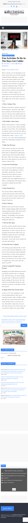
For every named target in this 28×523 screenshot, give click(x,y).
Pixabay (16, 49)
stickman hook (4, 377)
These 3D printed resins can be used (14, 316)
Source (2, 357)
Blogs (4, 55)
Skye (2, 382)
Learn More (7, 508)
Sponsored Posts (10, 55)
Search (24, 325)
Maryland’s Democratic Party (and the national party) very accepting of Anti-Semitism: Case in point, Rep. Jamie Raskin (13, 389)
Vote (14, 489)
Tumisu (9, 49)
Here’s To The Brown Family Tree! (15, 4)
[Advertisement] (14, 20)
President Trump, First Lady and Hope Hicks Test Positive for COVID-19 (13, 321)
